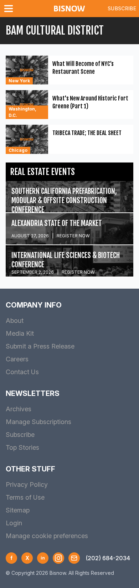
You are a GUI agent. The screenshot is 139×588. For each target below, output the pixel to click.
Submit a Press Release (40, 346)
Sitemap (18, 510)
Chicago (18, 150)
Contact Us (22, 372)
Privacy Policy (27, 484)
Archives (18, 409)
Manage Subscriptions (38, 421)
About (15, 320)
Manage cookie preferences (47, 536)
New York (19, 80)
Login (14, 523)
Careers (17, 359)
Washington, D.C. (22, 112)
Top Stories (22, 447)
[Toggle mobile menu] (10, 8)
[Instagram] (58, 558)
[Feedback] (74, 558)
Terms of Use (25, 497)
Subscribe (122, 8)
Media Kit (20, 333)
